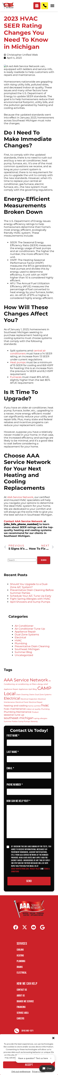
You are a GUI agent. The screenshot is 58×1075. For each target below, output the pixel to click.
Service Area (22, 1012)
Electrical (20, 637)
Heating (20, 955)
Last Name (13, 752)
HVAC (18, 640)
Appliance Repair (25, 631)
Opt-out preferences (20, 1071)
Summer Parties (11, 721)
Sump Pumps (24, 721)
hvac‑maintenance (15, 708)
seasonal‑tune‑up (14, 714)
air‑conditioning (22, 684)
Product (35, 712)
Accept (29, 1065)
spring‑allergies (40, 718)
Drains (31, 695)
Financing (21, 1007)
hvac (45, 705)
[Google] (42, 927)
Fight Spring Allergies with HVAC (30, 598)
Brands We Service (25, 1001)
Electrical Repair (35, 702)
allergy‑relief (42, 684)
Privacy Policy (38, 1071)
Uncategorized (24, 655)
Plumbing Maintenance (17, 711)
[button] (53, 1038)
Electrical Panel (21, 702)
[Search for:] (22, 560)
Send (29, 881)
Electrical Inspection (29, 699)
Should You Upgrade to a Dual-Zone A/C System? (29, 585)
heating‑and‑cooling (16, 705)
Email (10, 768)
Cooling (20, 949)
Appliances (23, 689)
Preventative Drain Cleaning (32, 646)
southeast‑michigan (19, 718)
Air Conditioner (24, 625)
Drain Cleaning (22, 695)
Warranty (34, 721)
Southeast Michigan (27, 649)
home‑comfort (34, 706)
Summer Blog (23, 652)
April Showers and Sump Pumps (30, 601)
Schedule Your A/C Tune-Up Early (30, 595)
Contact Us (22, 989)
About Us (21, 995)
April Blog (32, 689)
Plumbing (21, 643)
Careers (20, 1018)
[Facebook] (15, 927)
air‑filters (33, 684)
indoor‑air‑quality (33, 709)
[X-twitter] (24, 927)
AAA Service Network (26, 679)
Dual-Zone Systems (27, 634)
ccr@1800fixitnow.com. (20, 868)
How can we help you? (18, 801)
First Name (13, 735)
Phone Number (15, 784)
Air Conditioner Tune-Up (30, 628)
